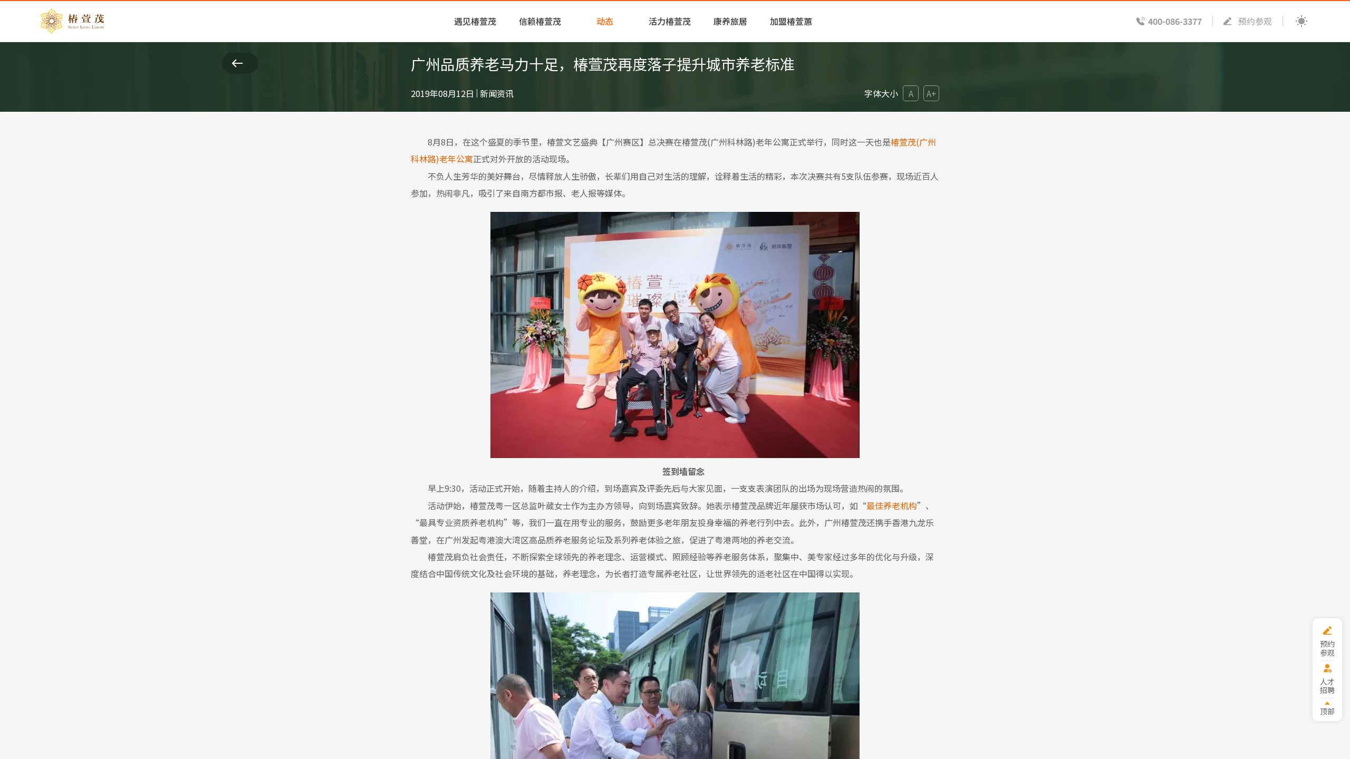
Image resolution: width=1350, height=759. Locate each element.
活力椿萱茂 (670, 21)
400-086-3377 (1175, 21)
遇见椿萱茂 (475, 21)
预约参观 (1255, 21)
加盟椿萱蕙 (791, 21)
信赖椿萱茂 (540, 21)
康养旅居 (730, 21)
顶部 (1327, 711)
